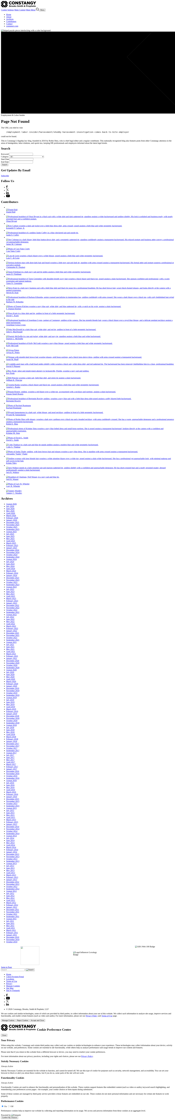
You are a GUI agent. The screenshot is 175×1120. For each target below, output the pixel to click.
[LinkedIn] (7, 193)
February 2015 (12, 822)
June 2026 (10, 509)
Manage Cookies (13, 986)
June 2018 (10, 730)
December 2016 (12, 771)
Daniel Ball (10, 212)
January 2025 (11, 548)
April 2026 (10, 513)
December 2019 (12, 688)
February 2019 (12, 711)
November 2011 (12, 912)
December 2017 (12, 744)
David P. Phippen (13, 366)
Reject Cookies (22, 1020)
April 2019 (10, 707)
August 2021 (11, 642)
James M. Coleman (14, 244)
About (8, 17)
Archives (9, 19)
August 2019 (11, 697)
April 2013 (10, 873)
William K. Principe (14, 380)
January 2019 (11, 714)
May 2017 (10, 760)
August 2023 (11, 587)
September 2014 (12, 833)
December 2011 (12, 909)
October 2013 (11, 859)
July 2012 (10, 893)
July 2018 (10, 727)
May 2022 (10, 621)
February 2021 (12, 656)
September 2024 (12, 557)
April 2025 (10, 541)
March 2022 (11, 626)
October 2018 (11, 721)
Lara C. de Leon (12, 258)
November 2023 (12, 580)
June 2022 (10, 619)
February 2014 (12, 850)
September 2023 (12, 585)
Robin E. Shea (12, 424)
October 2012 (11, 886)
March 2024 (11, 571)
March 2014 (11, 847)
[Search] (37, 10)
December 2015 (12, 799)
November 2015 (12, 801)
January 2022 (11, 631)
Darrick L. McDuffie (14, 339)
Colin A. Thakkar (13, 447)
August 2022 (11, 615)
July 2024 (10, 562)
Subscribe (5, 176)
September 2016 (12, 778)
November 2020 (12, 663)
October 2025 (11, 527)
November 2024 (12, 552)
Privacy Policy (91, 1016)
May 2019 (10, 704)
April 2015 (10, 817)
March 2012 (11, 903)
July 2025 (10, 534)
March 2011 (11, 930)
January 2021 (11, 658)
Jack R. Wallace (12, 472)
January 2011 (11, 935)
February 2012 (12, 905)
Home (8, 14)
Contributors (11, 21)
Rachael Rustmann (13, 408)
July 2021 (10, 644)
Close (4, 1035)
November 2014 (12, 829)
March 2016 (11, 792)
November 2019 (12, 691)
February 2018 (12, 739)
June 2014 (10, 840)
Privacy (9, 983)
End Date (5, 162)
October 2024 (11, 555)
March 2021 (11, 654)
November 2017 (12, 746)
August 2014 (11, 836)
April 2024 (10, 568)
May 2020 (10, 677)
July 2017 (10, 755)
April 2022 (10, 624)
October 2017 (11, 748)
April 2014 (10, 845)
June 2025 (10, 536)
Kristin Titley (11, 463)
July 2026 (10, 506)
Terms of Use (11, 981)
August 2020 (11, 670)
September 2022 (12, 612)
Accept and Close (37, 1020)
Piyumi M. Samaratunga (16, 415)
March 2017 (11, 764)
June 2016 (10, 785)
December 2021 (12, 633)
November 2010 (12, 939)
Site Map (9, 988)
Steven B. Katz (12, 293)
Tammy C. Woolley (14, 493)
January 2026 (11, 520)
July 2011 (10, 921)
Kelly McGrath (12, 346)
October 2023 (11, 582)
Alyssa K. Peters (13, 352)
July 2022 (10, 617)
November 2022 (12, 608)
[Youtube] (8, 999)
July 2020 (10, 672)
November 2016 (12, 774)
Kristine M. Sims (13, 433)
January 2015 (11, 824)
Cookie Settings (7, 10)
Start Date (5, 159)
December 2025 (12, 522)
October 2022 (11, 610)
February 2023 (12, 601)
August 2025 (11, 532)
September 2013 (12, 861)
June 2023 (10, 591)
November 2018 (12, 718)
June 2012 (10, 896)
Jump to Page (6, 967)
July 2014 (10, 838)
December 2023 (12, 578)
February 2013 (12, 877)
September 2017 (12, 750)
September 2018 (12, 723)
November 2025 (12, 525)
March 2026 (11, 515)
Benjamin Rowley (13, 401)
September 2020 (12, 668)
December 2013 (12, 854)
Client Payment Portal (15, 977)
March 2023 (11, 598)
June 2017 (10, 757)
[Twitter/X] (7, 190)
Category (4, 157)
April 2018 (10, 734)
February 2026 (12, 518)
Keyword (5, 154)
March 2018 (11, 737)
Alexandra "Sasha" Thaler (16, 454)
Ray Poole (10, 373)
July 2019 (10, 700)
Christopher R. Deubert (15, 267)
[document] (87, 1071)
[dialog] (87, 1017)
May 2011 (10, 926)
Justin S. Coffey (12, 235)
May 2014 (10, 843)
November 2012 (12, 884)
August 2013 (11, 863)
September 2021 (12, 640)
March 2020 (11, 681)
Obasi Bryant (11, 221)
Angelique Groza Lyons (16, 325)
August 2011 (11, 919)
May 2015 (10, 815)
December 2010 (12, 937)
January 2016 (11, 797)
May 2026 (10, 511)
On (5, 1106)
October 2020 (11, 665)
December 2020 (12, 661)
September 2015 (12, 806)
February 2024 (12, 573)
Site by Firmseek (13, 990)
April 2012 (10, 900)
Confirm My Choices (9, 1118)
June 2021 (10, 647)
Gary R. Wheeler (13, 486)
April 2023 (10, 596)
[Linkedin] (7, 1005)
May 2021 (10, 649)
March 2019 (11, 709)
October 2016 (11, 776)
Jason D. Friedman (13, 274)
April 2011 (10, 928)
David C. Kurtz (12, 316)
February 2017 (12, 767)
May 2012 (10, 898)
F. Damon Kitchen (13, 309)
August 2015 (11, 808)
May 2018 (10, 732)
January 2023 (11, 603)
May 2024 (10, 566)
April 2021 (10, 651)
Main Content (19, 10)
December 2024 (12, 550)
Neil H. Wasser (12, 479)
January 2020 (11, 686)
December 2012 (12, 882)
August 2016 (11, 780)
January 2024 (11, 575)
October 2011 (11, 914)
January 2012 (11, 907)
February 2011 (12, 933)
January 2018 (11, 741)
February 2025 (12, 545)
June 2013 (10, 868)
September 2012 (12, 889)
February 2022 (12, 628)
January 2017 (11, 769)
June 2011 (10, 923)
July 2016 (10, 783)
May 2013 (10, 870)
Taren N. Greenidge (14, 283)
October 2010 (11, 942)
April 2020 (10, 679)
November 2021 (12, 635)
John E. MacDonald (14, 332)
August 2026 (11, 504)
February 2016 (12, 794)
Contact (9, 24)
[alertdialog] (87, 1071)
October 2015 (11, 803)
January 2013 (11, 880)
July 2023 (10, 589)
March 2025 (11, 543)
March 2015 (11, 820)
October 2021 (11, 638)
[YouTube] (8, 196)
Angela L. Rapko (13, 387)
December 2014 (12, 827)
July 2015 (10, 810)
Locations (10, 979)
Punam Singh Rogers (14, 394)
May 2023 (10, 594)
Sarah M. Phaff (12, 359)
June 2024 (10, 564)
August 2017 (11, 753)
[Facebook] (7, 187)
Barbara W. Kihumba (14, 302)
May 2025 (10, 538)
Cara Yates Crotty (13, 251)
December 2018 (12, 716)
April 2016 (10, 790)
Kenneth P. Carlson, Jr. (15, 228)
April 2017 (10, 762)
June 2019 (10, 702)
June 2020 (10, 674)
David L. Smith (12, 440)
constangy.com (12, 26)
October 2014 (11, 831)
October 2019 (11, 693)
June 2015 (10, 813)
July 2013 (10, 866)
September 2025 (12, 529)
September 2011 (12, 916)
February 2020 (12, 684)
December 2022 (12, 605)
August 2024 (11, 559)
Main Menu (30, 10)
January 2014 (11, 852)
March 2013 (11, 875)
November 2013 (12, 856)
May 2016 (10, 787)
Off (12, 1106)
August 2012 (11, 891)
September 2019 (12, 695)
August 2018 (11, 725)
